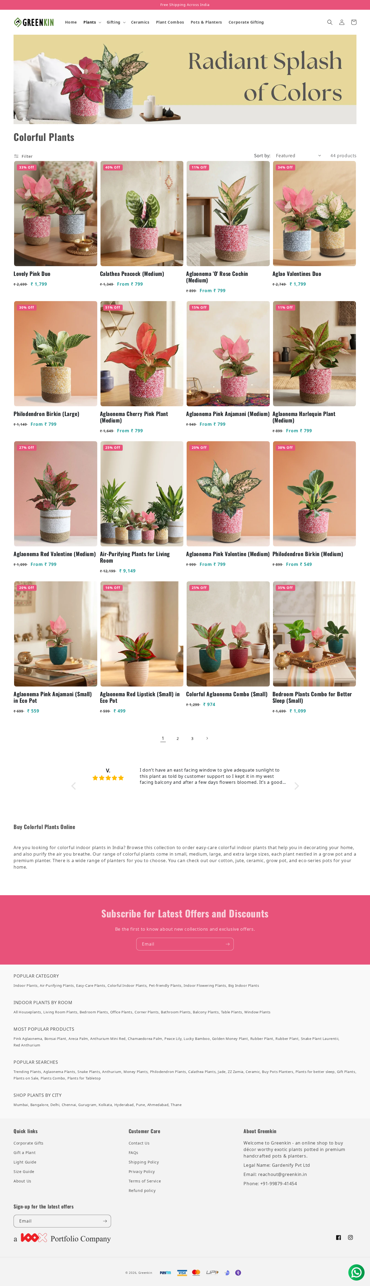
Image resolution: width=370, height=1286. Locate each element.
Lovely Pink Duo (32, 273)
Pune (140, 1104)
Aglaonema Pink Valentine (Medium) (228, 553)
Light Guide (25, 1162)
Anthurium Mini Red (108, 1038)
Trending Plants (27, 1071)
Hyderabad (124, 1104)
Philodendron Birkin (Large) (46, 413)
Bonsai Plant (55, 1038)
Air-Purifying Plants (57, 985)
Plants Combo (53, 1078)
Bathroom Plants (176, 1012)
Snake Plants (88, 1071)
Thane (176, 1104)
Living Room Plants (60, 1012)
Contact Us (139, 1143)
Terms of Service (145, 1181)
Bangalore (39, 1104)
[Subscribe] (227, 944)
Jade (221, 1071)
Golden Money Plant (230, 1038)
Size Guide (24, 1171)
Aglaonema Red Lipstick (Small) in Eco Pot (140, 697)
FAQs (133, 1152)
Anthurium (111, 1071)
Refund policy (142, 1190)
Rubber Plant (261, 1038)
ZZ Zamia (236, 1071)
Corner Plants (147, 1012)
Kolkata (105, 1104)
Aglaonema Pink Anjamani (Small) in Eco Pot (53, 697)
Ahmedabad (157, 1104)
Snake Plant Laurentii (320, 1038)
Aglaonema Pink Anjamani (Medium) (228, 413)
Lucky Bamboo (197, 1038)
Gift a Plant (24, 1152)
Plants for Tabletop (84, 1078)
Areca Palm (78, 1038)
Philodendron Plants (168, 1071)
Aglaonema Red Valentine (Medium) (55, 553)
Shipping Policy (144, 1162)
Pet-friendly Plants (165, 985)
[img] (108, 778)
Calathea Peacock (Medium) (132, 273)
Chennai (69, 1104)
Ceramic (253, 1071)
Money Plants (136, 1071)
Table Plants (231, 1012)
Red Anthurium (27, 1045)
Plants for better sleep (315, 1071)
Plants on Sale (26, 1078)
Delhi (54, 1104)
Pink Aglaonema (28, 1038)
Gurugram (87, 1104)
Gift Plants (346, 1071)
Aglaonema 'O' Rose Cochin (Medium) (217, 276)
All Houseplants (27, 1012)
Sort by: (262, 155)
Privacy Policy (142, 1171)
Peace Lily (172, 1038)
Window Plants (257, 1012)
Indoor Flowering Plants (205, 985)
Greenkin (145, 1273)
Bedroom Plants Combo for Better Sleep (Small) (312, 697)
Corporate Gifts (29, 1143)
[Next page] (207, 738)
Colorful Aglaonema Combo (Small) (227, 694)
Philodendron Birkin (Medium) (307, 553)
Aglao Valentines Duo (297, 273)
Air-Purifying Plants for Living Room (135, 556)
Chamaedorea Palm (145, 1038)
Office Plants (121, 1012)
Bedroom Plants (94, 1012)
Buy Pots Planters (277, 1071)
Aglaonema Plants (59, 1071)
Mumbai (21, 1104)
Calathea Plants (202, 1071)
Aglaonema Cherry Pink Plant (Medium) (134, 416)
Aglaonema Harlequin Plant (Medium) (304, 416)
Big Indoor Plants (243, 985)
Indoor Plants (26, 985)
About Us (22, 1181)
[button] (91, 22)
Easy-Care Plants (90, 985)
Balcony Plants (206, 1012)
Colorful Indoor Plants (127, 985)
